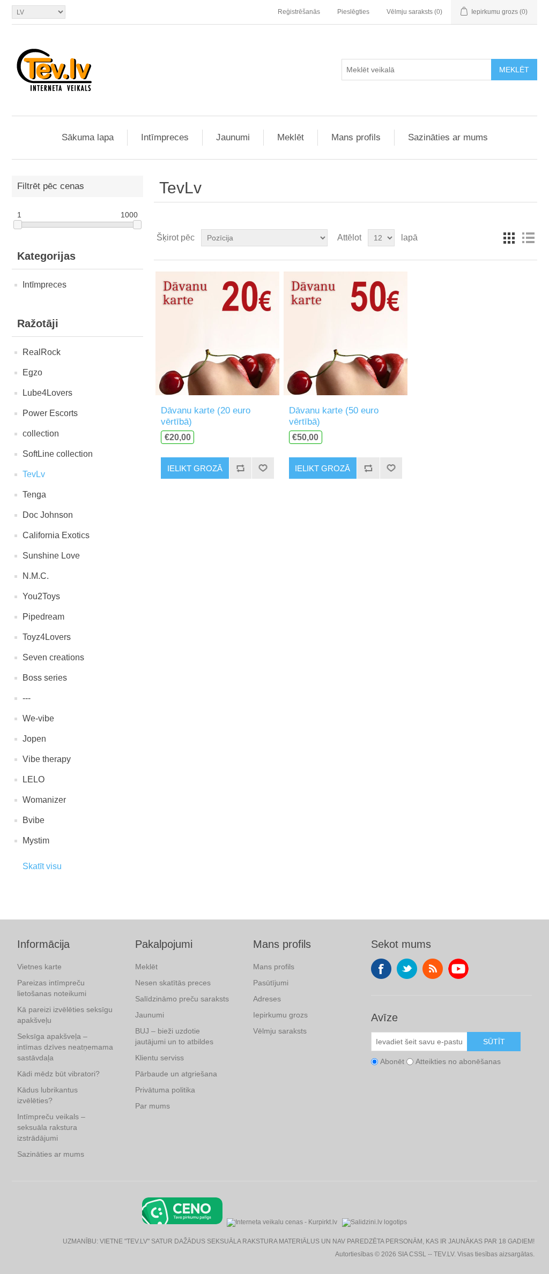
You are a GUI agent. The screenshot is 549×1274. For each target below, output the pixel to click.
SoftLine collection (58, 453)
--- (27, 698)
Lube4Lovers (47, 392)
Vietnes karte (39, 966)
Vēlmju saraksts (280, 1031)
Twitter (407, 969)
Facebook (381, 969)
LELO (33, 779)
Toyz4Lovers (47, 637)
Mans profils (356, 137)
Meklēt (514, 69)
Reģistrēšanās (299, 12)
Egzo (32, 372)
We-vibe (38, 718)
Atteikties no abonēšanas (458, 1061)
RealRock (42, 352)
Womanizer (44, 799)
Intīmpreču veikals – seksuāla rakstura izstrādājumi (51, 1127)
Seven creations (53, 657)
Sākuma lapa (88, 137)
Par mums (152, 1106)
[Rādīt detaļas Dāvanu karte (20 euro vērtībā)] (217, 333)
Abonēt (392, 1061)
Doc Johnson (48, 514)
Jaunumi (233, 137)
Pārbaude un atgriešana (176, 1073)
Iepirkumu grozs (280, 1015)
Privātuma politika (165, 1089)
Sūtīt (494, 1041)
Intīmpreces (165, 137)
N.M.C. (36, 576)
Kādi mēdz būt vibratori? (58, 1073)
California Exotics (56, 535)
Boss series (45, 677)
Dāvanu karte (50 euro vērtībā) (334, 415)
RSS (432, 969)
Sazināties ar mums (448, 137)
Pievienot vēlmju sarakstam (262, 468)
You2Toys (41, 596)
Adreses (267, 998)
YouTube (458, 969)
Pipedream (43, 616)
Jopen (34, 738)
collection (41, 433)
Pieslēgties (353, 12)
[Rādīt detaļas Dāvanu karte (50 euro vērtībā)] (345, 333)
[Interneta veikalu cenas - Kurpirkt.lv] (282, 1221)
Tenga (34, 494)
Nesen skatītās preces (173, 982)
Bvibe (33, 820)
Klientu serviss (159, 1057)
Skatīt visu (42, 866)
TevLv (34, 474)
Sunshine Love (51, 555)
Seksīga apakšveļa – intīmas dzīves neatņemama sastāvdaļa (65, 1047)
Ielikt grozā (194, 468)
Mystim (36, 840)
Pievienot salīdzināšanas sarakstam (240, 468)
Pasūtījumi (270, 982)
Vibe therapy (47, 759)
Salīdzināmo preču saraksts (182, 998)
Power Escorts (50, 413)
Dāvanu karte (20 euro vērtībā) (205, 415)
